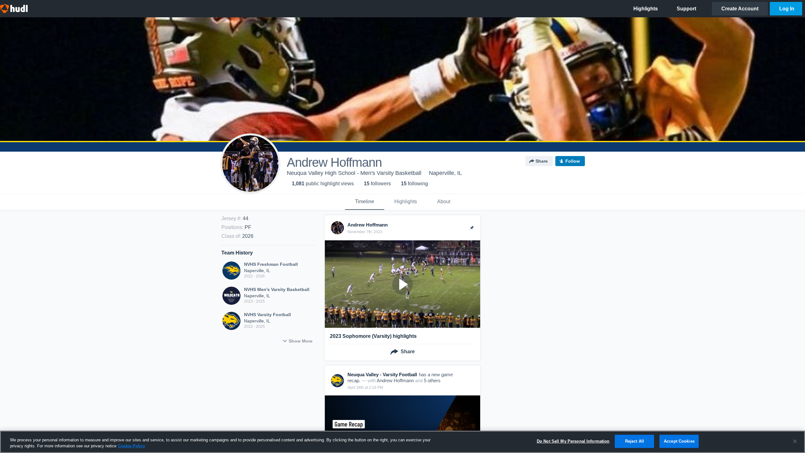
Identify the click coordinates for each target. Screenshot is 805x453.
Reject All (634, 441)
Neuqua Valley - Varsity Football (382, 374)
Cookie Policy (131, 446)
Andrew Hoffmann (395, 380)
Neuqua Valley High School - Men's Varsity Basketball (354, 173)
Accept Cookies (679, 441)
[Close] (795, 441)
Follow (572, 161)
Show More (301, 341)
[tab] (364, 202)
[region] (402, 442)
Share (542, 161)
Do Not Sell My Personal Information (573, 441)
